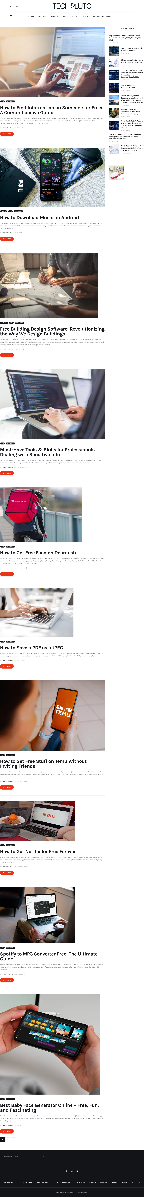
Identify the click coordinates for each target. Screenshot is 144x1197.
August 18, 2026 (125, 90)
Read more (7, 134)
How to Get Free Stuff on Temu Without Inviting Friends (43, 763)
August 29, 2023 (18, 866)
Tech (2, 101)
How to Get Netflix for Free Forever (38, 851)
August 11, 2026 (125, 153)
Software (4, 322)
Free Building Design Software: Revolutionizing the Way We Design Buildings (52, 331)
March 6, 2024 (18, 349)
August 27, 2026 (114, 43)
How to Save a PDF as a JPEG (31, 648)
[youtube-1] (77, 1171)
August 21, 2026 (125, 80)
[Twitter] (14, 6)
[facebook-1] (66, 1171)
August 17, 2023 (18, 974)
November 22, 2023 (19, 568)
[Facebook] (11, 6)
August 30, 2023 (18, 781)
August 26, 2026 (125, 53)
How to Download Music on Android (39, 217)
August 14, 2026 (125, 130)
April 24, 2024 (18, 232)
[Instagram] (21, 6)
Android (3, 211)
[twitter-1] (72, 1171)
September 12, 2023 (19, 660)
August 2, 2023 (18, 1125)
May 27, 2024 (17, 128)
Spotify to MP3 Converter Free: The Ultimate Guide (49, 956)
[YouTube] (17, 6)
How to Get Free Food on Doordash (38, 553)
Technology (10, 101)
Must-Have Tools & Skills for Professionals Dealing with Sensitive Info (47, 452)
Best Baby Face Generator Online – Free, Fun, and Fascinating (49, 1107)
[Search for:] (23, 1156)
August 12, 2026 (113, 141)
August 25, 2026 (125, 65)
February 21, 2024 (19, 467)
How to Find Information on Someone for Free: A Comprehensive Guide (51, 110)
